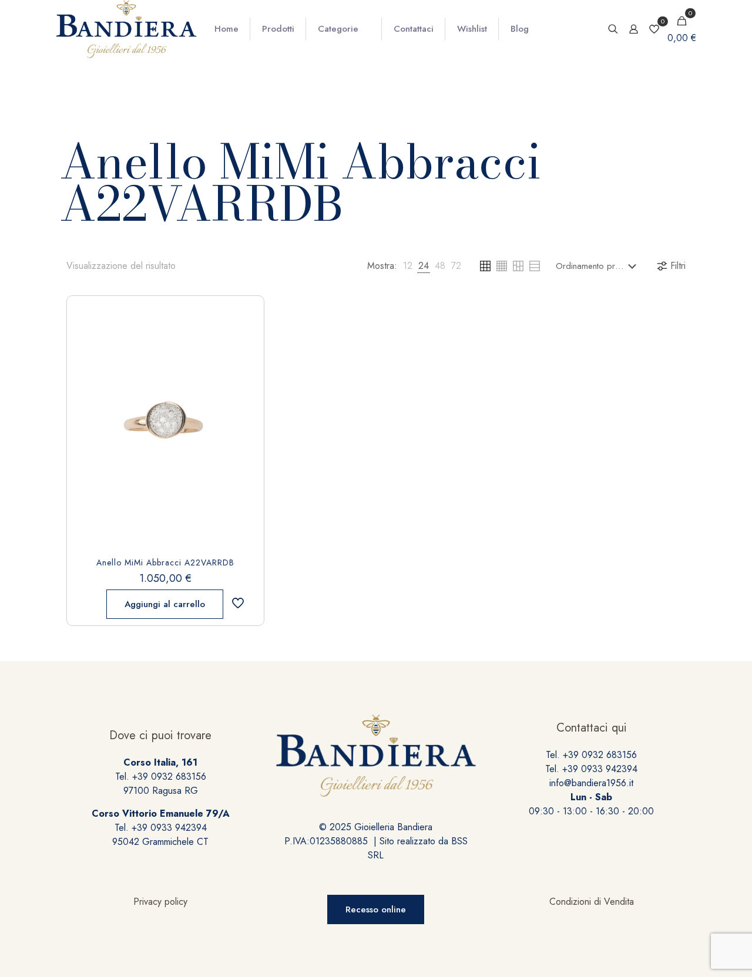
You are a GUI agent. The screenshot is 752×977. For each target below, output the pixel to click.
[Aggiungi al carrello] (245, 314)
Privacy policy (160, 901)
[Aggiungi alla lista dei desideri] (245, 365)
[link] (408, 266)
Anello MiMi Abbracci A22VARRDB (165, 562)
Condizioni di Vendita (591, 901)
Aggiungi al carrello (165, 604)
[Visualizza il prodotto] (245, 340)
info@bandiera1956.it (591, 783)
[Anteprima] (245, 390)
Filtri (678, 265)
